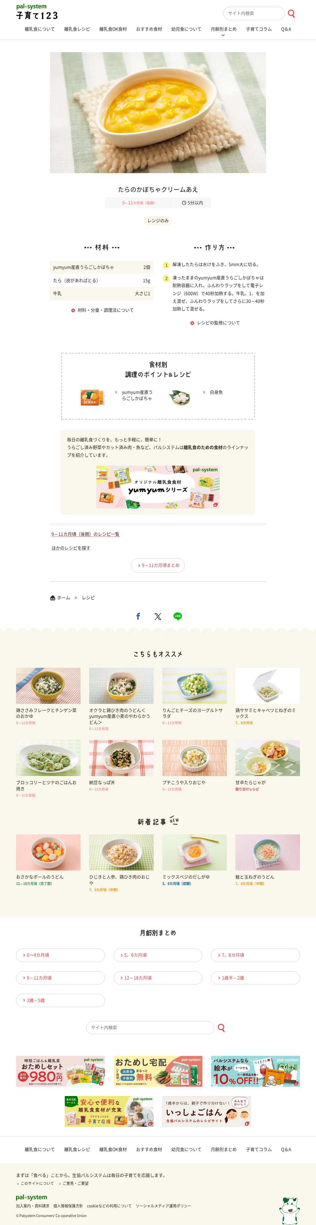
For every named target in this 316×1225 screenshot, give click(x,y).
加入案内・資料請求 (32, 1206)
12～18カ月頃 (138, 978)
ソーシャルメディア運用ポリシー (163, 1206)
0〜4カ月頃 (38, 955)
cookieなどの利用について (109, 1206)
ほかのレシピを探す (71, 548)
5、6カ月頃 (135, 955)
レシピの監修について (218, 323)
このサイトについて (37, 1183)
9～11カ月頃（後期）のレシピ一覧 (85, 534)
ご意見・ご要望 (76, 1183)
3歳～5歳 (36, 1000)
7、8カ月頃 (233, 955)
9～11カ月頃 (39, 978)
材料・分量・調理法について (106, 310)
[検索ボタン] (291, 14)
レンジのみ (158, 220)
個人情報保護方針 (68, 1206)
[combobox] (261, 13)
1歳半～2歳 (233, 978)
